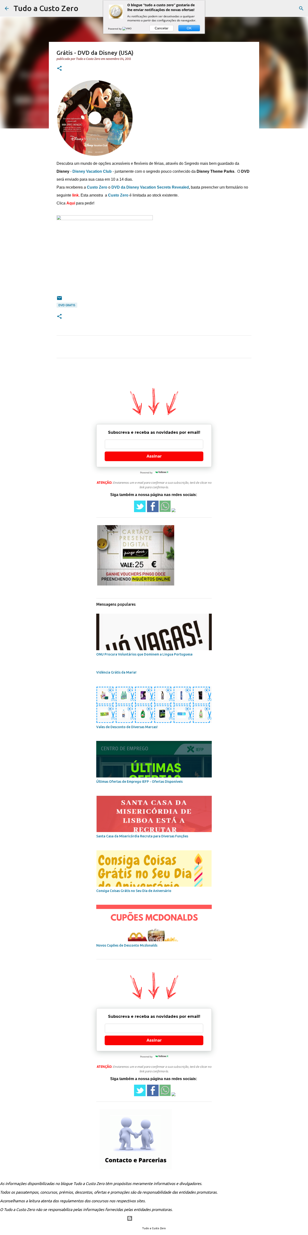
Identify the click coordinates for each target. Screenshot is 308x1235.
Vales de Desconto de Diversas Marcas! (127, 727)
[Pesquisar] (301, 8)
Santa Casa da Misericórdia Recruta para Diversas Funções (142, 836)
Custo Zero (97, 187)
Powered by (115, 28)
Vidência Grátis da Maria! (116, 672)
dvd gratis (66, 305)
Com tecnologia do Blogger (157, 1218)
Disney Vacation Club (92, 171)
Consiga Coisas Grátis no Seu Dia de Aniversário (133, 891)
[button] (59, 68)
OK (189, 28)
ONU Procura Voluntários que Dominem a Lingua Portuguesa (144, 654)
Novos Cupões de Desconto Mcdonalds (126, 945)
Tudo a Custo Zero (45, 8)
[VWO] (127, 28)
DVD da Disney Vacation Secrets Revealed (150, 187)
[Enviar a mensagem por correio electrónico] (59, 299)
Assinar (154, 456)
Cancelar (161, 28)
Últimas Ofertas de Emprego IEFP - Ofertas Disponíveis (139, 781)
